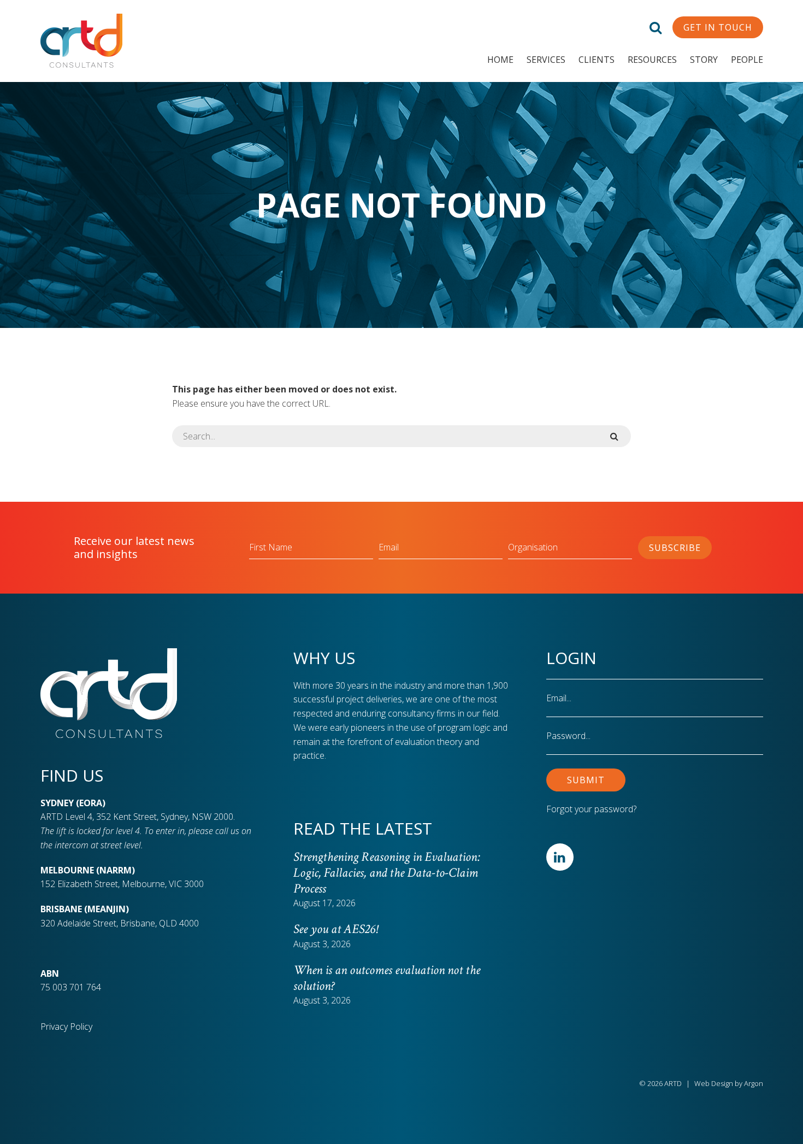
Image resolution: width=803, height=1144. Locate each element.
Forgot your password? (591, 809)
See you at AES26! (335, 928)
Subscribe (675, 548)
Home (500, 60)
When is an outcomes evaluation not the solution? (386, 977)
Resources (652, 60)
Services (546, 60)
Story (704, 60)
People (747, 60)
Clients (596, 60)
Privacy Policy (66, 1026)
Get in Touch (717, 27)
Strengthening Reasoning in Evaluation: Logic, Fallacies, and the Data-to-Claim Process (386, 872)
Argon (753, 1083)
